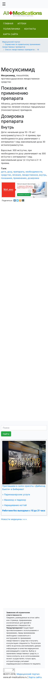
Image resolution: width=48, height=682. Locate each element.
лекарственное (30, 175)
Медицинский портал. (28, 674)
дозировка (33, 178)
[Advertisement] (25, 58)
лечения (16, 175)
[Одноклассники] (20, 200)
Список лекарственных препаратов (20, 50)
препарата (18, 171)
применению (20, 178)
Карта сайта (10, 34)
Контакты (30, 28)
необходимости (33, 171)
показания (6, 178)
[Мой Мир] (23, 200)
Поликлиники (11, 28)
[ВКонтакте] (14, 200)
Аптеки (21, 23)
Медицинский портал (11, 42)
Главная (8, 23)
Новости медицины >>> (14, 519)
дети (3, 171)
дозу (9, 171)
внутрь (42, 175)
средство (6, 175)
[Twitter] (17, 200)
